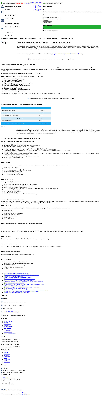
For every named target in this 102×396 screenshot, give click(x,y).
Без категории (25, 394)
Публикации (7, 359)
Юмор (5, 360)
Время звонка (46, 17)
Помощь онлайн (8, 325)
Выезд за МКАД (8, 328)
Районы (24, 392)
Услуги (5, 329)
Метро (5, 358)
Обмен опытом (7, 330)
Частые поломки (8, 321)
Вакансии (6, 355)
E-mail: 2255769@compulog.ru (11, 311)
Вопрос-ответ (7, 324)
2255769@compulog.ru (8, 377)
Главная (6, 352)
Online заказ (7, 356)
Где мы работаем (8, 326)
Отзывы (28, 3)
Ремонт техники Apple (9, 333)
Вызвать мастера (47, 22)
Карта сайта (7, 362)
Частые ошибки (8, 332)
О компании (7, 354)
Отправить (45, 20)
